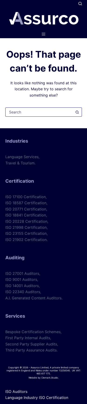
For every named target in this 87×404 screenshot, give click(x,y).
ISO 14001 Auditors (22, 285)
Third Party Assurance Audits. (31, 350)
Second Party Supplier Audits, (31, 344)
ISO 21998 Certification (26, 227)
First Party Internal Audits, (28, 337)
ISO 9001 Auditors (21, 279)
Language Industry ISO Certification (36, 397)
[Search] (80, 3)
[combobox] (39, 112)
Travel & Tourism (20, 163)
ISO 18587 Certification (25, 202)
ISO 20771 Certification (25, 209)
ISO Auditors (16, 391)
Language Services (22, 156)
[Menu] (43, 34)
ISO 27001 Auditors (22, 273)
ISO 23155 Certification (26, 233)
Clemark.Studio (49, 377)
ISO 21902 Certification (26, 239)
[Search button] (77, 112)
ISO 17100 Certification (25, 196)
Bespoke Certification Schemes (33, 331)
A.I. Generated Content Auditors (33, 298)
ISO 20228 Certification (26, 221)
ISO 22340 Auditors (22, 291)
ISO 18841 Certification (25, 215)
